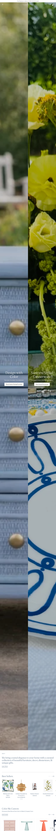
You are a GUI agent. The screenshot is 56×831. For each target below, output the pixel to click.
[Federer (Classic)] (35, 786)
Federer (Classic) (34, 793)
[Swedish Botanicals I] (48, 786)
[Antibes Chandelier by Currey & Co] (21, 786)
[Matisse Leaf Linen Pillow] (8, 786)
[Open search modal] (50, 4)
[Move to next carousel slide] (53, 776)
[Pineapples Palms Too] (28, 4)
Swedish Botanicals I (48, 793)
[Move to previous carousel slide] (50, 776)
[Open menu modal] (2, 4)
